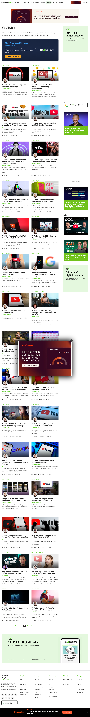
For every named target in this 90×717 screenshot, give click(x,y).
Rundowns (51, 682)
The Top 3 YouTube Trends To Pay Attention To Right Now (44, 388)
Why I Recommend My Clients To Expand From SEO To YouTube (14, 572)
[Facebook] (12, 695)
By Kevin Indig (5, 575)
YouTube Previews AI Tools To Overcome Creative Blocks (43, 609)
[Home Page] (7, 2)
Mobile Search (38, 684)
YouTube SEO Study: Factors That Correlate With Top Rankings (14, 425)
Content (22, 687)
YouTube (7, 65)
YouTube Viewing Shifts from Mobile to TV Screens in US (43, 499)
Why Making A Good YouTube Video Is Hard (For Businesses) (43, 572)
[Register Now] (76, 119)
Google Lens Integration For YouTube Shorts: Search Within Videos (43, 274)
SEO (22, 2)
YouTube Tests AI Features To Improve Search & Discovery (43, 200)
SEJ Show (51, 689)
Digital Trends (35, 291)
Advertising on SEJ (67, 679)
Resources (42, 2)
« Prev (16, 626)
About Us (55, 2)
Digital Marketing (35, 2)
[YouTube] (9, 695)
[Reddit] (9, 698)
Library (50, 684)
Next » (44, 626)
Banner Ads (66, 684)
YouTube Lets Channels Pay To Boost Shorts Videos (43, 461)
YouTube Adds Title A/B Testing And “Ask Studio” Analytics (44, 124)
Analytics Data (38, 694)
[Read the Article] (15, 74)
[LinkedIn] (6, 695)
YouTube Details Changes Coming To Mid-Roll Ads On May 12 (45, 425)
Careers (79, 687)
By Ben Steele (35, 575)
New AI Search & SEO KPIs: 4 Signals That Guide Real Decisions (75, 130)
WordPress (23, 694)
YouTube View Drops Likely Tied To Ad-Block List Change (15, 86)
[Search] (87, 2)
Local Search (38, 682)
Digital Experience (24, 692)
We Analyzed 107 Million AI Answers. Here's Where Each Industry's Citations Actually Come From (75, 205)
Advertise (60, 2)
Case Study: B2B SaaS (68, 682)
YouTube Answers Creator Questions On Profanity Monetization (42, 86)
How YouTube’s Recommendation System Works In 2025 (44, 536)
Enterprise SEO (38, 689)
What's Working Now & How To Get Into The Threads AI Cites (75, 257)
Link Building (38, 679)
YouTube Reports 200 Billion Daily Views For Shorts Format (44, 237)
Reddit (36, 697)
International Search (39, 687)
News (3, 65)
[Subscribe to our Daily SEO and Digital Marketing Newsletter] (84, 2)
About (78, 682)
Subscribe (79, 679)
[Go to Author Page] (5, 80)
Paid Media (26, 2)
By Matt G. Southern (6, 88)
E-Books (51, 687)
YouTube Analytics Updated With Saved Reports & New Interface (14, 237)
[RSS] (12, 698)
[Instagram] (6, 698)
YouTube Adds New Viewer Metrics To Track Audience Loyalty (15, 200)
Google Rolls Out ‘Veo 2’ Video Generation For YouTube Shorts (14, 499)
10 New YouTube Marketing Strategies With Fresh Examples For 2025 (44, 312)
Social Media (34, 552)
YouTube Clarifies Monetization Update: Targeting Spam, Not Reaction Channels (14, 161)
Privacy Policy (80, 689)
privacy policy (35, 659)
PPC (36, 692)
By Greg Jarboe (35, 316)
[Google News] (2, 695)
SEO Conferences (53, 696)
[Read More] (76, 193)
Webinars (49, 2)
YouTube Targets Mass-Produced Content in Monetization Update (44, 160)
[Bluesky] (2, 698)
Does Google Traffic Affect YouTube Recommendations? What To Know (15, 462)
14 (38, 626)
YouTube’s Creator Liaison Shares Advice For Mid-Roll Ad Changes (14, 388)
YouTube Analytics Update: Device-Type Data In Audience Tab (15, 536)
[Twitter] (15, 695)
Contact (79, 684)
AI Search (17, 2)
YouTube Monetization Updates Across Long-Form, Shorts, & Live (14, 124)
